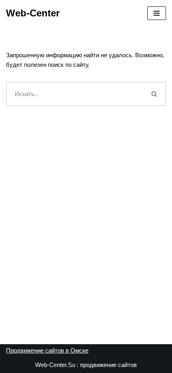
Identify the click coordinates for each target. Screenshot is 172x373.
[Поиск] (155, 94)
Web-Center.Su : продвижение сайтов (86, 364)
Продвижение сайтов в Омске (47, 350)
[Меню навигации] (156, 13)
